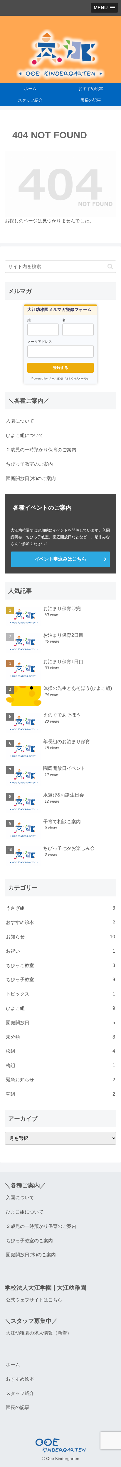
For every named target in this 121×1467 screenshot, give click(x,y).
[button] (110, 266)
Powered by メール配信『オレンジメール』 (60, 378)
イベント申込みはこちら (60, 558)
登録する (60, 367)
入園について (20, 420)
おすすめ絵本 (20, 1378)
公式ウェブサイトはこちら (34, 1299)
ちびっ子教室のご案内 (29, 464)
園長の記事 (17, 1407)
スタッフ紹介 (20, 1393)
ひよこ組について (24, 435)
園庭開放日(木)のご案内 (31, 478)
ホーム (13, 1364)
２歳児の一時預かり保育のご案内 (41, 449)
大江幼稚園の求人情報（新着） (39, 1332)
